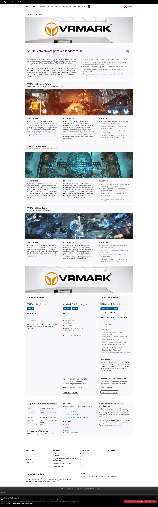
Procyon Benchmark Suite (34, 454)
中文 (88, 476)
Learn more (29, 504)
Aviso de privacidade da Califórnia (77, 488)
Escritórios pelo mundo (148, 2)
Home (27, 14)
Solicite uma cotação (109, 309)
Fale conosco (84, 457)
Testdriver (119, 363)
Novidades (84, 460)
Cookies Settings (130, 501)
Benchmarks (31, 6)
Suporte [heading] (58, 7)
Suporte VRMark (70, 412)
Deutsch (94, 476)
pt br (33, 14)
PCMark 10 (29, 463)
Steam (30, 309)
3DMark (28, 460)
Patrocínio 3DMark (59, 467)
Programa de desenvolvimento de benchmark (64, 460)
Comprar (67, 309)
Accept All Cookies (150, 501)
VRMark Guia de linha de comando (76, 417)
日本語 (101, 476)
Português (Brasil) (111, 476)
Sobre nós (83, 454)
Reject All (140, 501)
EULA (99, 488)
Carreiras (83, 466)
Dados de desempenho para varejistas (62, 455)
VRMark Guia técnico (72, 415)
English (83, 476)
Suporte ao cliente (114, 454)
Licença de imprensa (109, 313)
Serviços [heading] (50, 7)
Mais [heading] (83, 7)
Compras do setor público (62, 464)
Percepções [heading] (67, 7)
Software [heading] (42, 7)
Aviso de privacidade (63, 488)
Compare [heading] (76, 7)
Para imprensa (85, 463)
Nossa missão (135, 2)
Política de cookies (91, 488)
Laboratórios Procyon (33, 457)
